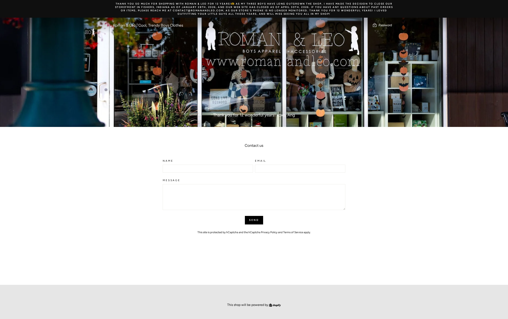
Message (171, 180)
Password (385, 25)
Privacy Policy (269, 232)
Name (168, 160)
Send (254, 219)
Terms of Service (293, 232)
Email (260, 160)
